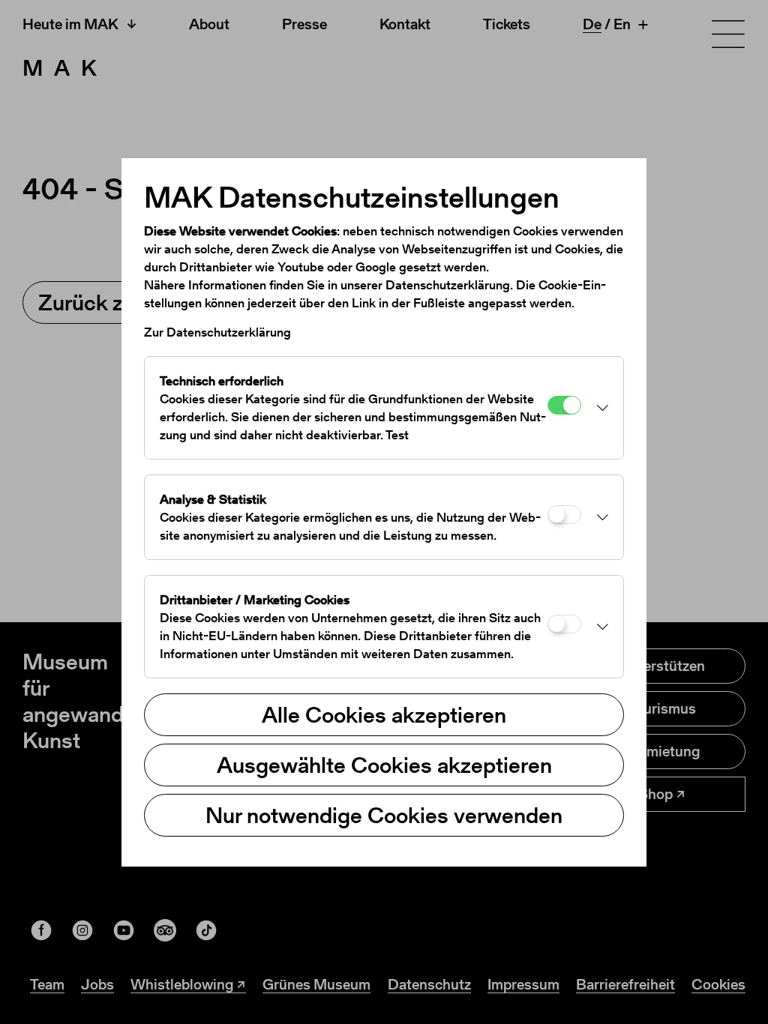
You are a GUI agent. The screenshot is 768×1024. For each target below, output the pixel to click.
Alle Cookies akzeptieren (384, 714)
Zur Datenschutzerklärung (217, 332)
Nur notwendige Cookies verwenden (384, 815)
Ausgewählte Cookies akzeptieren (384, 764)
